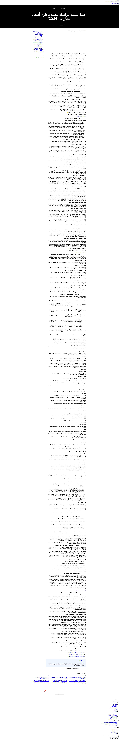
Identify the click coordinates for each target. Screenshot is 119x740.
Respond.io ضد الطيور (113, 718)
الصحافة (115, 709)
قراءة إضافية (40, 52)
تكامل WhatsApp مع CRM (113, 725)
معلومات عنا (115, 704)
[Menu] (118, 4)
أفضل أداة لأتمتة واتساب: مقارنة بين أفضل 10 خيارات (59, 678)
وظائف (116, 708)
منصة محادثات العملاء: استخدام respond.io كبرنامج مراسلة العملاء (37, 40)
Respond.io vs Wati (114, 716)
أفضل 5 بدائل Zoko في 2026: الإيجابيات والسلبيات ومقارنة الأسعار (42, 678)
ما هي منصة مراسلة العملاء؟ (37, 31)
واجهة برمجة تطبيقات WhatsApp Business (110, 722)
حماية (116, 733)
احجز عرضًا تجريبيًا (83, 116)
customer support (69, 668)
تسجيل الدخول (114, 3)
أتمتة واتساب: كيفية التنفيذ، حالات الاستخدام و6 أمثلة (76, 654)
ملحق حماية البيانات (114, 732)
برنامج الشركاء (114, 706)
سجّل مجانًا (78, 116)
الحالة (116, 711)
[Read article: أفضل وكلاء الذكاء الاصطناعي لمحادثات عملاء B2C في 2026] (85, 675)
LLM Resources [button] (115, 701)
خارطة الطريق (114, 705)
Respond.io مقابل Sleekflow (112, 715)
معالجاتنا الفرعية (114, 731)
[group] (59, 701)
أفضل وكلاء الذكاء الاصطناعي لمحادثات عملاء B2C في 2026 (77, 678)
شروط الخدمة (114, 730)
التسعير (109, 1)
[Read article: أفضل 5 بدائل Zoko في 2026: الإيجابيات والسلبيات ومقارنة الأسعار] (48, 675)
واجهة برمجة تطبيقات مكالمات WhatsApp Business (109, 723)
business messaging (75, 668)
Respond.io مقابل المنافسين (112, 714)
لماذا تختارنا (106, 1)
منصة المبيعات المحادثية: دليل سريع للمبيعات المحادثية (75, 656)
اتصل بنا (117, 3)
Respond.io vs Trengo (113, 717)
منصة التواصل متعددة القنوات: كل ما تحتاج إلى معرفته (75, 652)
